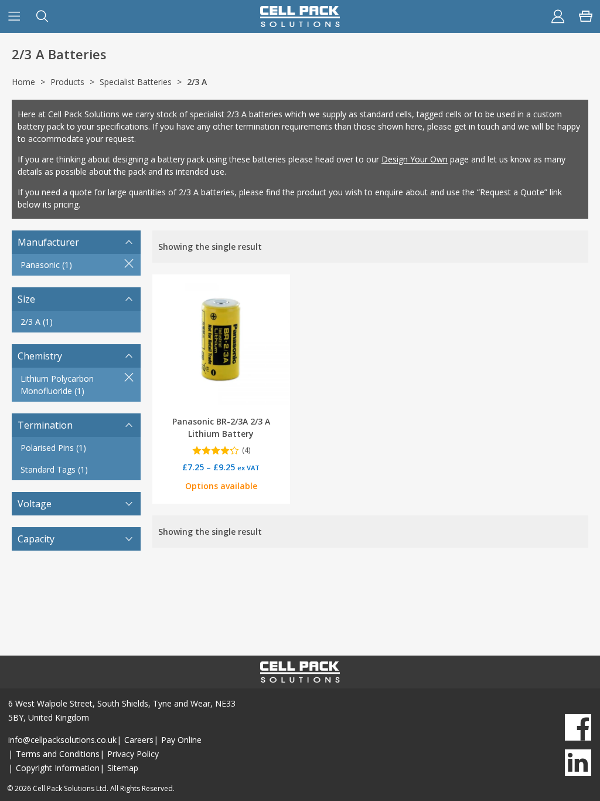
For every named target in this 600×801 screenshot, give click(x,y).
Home (23, 81)
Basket (586, 16)
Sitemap (122, 767)
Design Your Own (414, 159)
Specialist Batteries (136, 81)
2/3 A (37, 321)
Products (67, 81)
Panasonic (46, 264)
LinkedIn (578, 762)
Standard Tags (54, 469)
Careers (139, 739)
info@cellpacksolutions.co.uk (62, 739)
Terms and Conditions (58, 753)
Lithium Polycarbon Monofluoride (57, 384)
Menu (14, 16)
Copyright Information (58, 767)
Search (42, 16)
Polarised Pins (53, 447)
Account (558, 16)
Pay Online (181, 739)
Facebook (578, 727)
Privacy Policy (133, 753)
